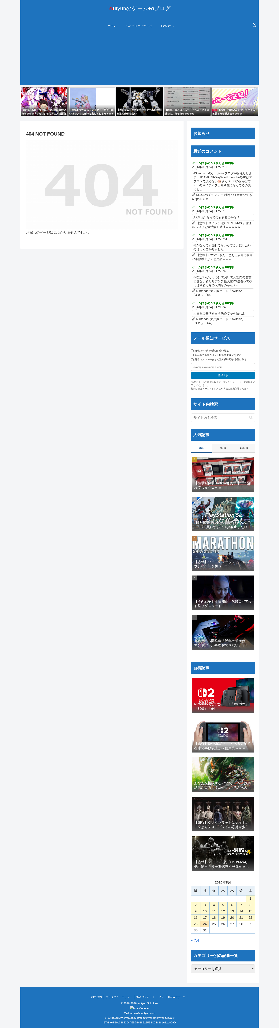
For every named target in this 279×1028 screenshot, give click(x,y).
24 (205, 924)
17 (205, 917)
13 (232, 911)
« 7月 (195, 940)
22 (250, 917)
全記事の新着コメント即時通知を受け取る (218, 355)
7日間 (223, 447)
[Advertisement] (139, 58)
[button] (250, 417)
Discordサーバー (178, 997)
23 (196, 924)
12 (223, 911)
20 (232, 917)
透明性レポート (145, 997)
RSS (161, 997)
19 (223, 917)
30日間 (244, 447)
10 (205, 911)
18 (214, 917)
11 (214, 911)
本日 (201, 447)
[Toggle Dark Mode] (255, 25)
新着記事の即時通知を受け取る (212, 350)
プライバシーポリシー (119, 997)
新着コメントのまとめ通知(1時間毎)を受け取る (221, 359)
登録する (223, 375)
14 (241, 911)
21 (241, 917)
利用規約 (96, 997)
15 (250, 911)
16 (196, 917)
